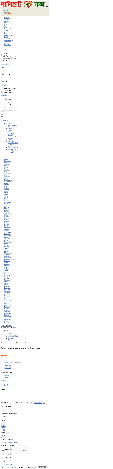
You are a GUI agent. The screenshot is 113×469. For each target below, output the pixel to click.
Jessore (6, 175)
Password (3, 435)
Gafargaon (7, 288)
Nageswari (7, 256)
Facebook (3, 426)
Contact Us (7, 375)
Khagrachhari (8, 253)
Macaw (6, 43)
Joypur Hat (7, 230)
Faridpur (6, 208)
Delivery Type (4, 85)
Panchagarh (7, 257)
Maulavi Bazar (8, 242)
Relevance (11, 338)
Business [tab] (7, 322)
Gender (2, 78)
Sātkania (6, 250)
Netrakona (7, 229)
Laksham (6, 224)
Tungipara (7, 238)
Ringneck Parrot (8, 29)
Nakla (6, 197)
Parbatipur (7, 261)
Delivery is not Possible (9, 88)
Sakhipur (6, 269)
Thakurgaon (7, 232)
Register (6, 12)
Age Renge (3, 71)
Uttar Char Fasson (9, 259)
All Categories (4, 120)
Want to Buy (6, 55)
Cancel (3, 454)
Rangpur (6, 169)
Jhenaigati (7, 200)
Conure (6, 30)
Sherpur (6, 210)
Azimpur (6, 216)
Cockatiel (7, 19)
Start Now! (4, 355)
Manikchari (7, 300)
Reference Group (5, 64)
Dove (5, 27)
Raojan (6, 299)
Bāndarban (7, 291)
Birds (14, 327)
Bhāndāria (7, 296)
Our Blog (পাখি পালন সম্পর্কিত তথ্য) (13, 362)
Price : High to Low (13, 336)
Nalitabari (7, 311)
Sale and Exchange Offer (10, 57)
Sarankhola (7, 281)
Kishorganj (7, 218)
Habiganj (6, 221)
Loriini (6, 33)
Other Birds (7, 45)
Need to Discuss (7, 92)
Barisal (6, 186)
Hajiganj (6, 264)
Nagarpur (7, 176)
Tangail (6, 194)
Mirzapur (6, 267)
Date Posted (4, 95)
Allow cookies (42, 467)
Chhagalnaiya (8, 277)
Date (9, 340)
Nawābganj (7, 202)
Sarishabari (7, 227)
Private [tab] (6, 321)
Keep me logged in (7, 439)
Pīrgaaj (6, 284)
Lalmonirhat (7, 235)
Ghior (6, 303)
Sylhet (6, 178)
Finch (5, 22)
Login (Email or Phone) (7, 432)
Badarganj (7, 289)
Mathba (6, 297)
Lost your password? (7, 442)
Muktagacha (7, 302)
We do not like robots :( (7, 445)
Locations (3, 155)
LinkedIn (3, 427)
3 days (8, 101)
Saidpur (6, 188)
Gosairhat (7, 234)
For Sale (5, 53)
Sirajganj (6, 207)
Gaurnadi (6, 272)
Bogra (6, 183)
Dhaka (6, 159)
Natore (6, 167)
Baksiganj (7, 308)
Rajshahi (6, 162)
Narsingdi (7, 170)
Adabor (6, 262)
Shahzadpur (7, 213)
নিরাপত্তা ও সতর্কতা (8, 365)
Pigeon (6, 26)
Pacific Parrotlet (8, 35)
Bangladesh (8, 464)
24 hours (8, 99)
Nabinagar (7, 292)
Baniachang (7, 280)
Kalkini (6, 243)
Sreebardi (7, 310)
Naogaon (6, 189)
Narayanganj (7, 181)
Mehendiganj (8, 275)
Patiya (6, 251)
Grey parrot (7, 41)
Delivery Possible (8, 90)
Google (3, 430)
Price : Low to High (13, 335)
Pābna (6, 191)
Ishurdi (6, 226)
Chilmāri (6, 254)
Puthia (6, 199)
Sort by (10, 333)
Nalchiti (6, 278)
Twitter (3, 429)
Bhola (6, 215)
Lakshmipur (7, 240)
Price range (4, 107)
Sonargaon (7, 205)
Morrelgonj (7, 294)
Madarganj (7, 307)
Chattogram (7, 161)
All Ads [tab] (7, 319)
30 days (8, 104)
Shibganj (6, 165)
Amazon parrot (8, 40)
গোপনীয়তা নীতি (7, 369)
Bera (5, 273)
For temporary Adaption (9, 58)
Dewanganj (7, 313)
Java (5, 24)
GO (2, 116)
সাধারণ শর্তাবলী (7, 367)
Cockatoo (7, 38)
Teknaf (6, 270)
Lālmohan (7, 265)
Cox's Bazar (7, 173)
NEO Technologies (39, 403)
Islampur (6, 315)
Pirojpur (6, 246)
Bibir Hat (6, 219)
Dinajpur (6, 184)
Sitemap (6, 377)
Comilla (6, 164)
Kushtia (6, 203)
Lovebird (6, 21)
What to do (3, 49)
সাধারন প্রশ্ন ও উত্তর (9, 364)
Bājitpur (6, 286)
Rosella (6, 37)
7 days (8, 102)
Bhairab (6, 211)
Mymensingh (8, 180)
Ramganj (6, 245)
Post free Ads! (8, 13)
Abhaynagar (7, 316)
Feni (5, 223)
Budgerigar (7, 18)
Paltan (6, 192)
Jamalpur (6, 196)
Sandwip (6, 248)
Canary (6, 32)
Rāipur (6, 237)
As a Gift (5, 60)
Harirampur (7, 305)
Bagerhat (6, 172)
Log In (6, 10)
